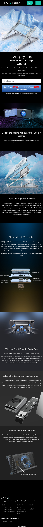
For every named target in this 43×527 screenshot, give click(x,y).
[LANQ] (6, 3)
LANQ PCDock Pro (6, 510)
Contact (31, 510)
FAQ (18, 513)
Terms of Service (22, 511)
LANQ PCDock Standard (8, 508)
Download (20, 508)
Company (31, 508)
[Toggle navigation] (38, 3)
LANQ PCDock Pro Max (8, 511)
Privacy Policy (21, 510)
